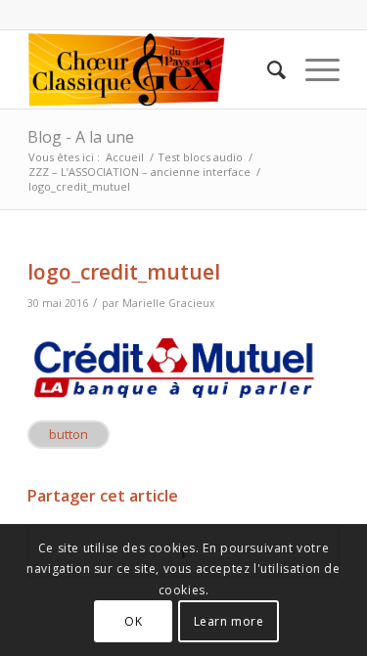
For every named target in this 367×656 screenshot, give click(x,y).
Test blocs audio (200, 157)
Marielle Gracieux (168, 303)
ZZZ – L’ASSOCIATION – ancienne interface (139, 171)
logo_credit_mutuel (123, 271)
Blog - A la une (80, 137)
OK (133, 621)
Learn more (229, 621)
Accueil (125, 157)
